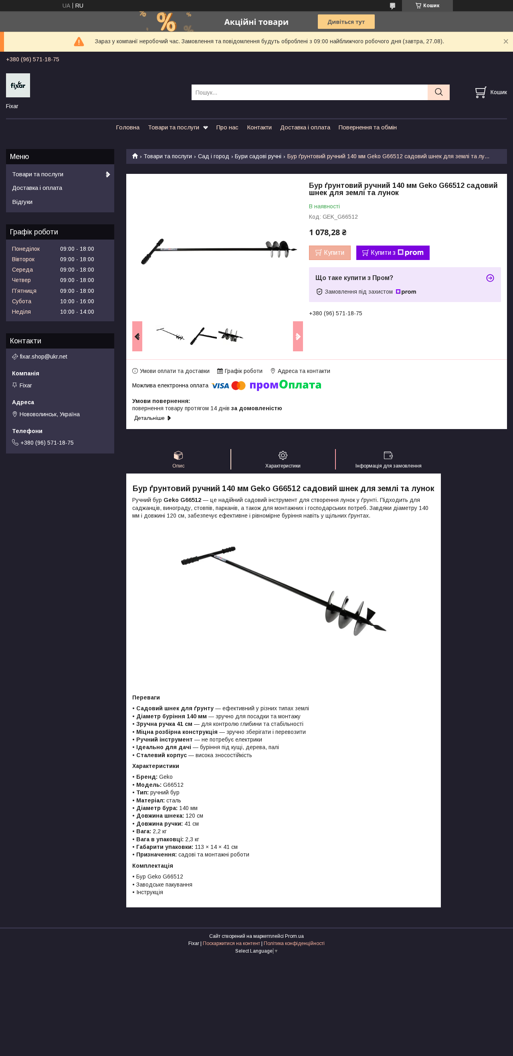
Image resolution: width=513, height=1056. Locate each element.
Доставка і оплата (305, 127)
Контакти (259, 127)
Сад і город (213, 156)
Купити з (383, 252)
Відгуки (22, 201)
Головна (127, 127)
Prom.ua (294, 936)
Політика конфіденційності (294, 943)
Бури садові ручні (258, 156)
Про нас (227, 127)
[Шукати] (439, 92)
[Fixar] (94, 85)
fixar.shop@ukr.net (43, 356)
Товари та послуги (173, 127)
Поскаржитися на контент (231, 943)
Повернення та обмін (368, 127)
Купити (334, 252)
